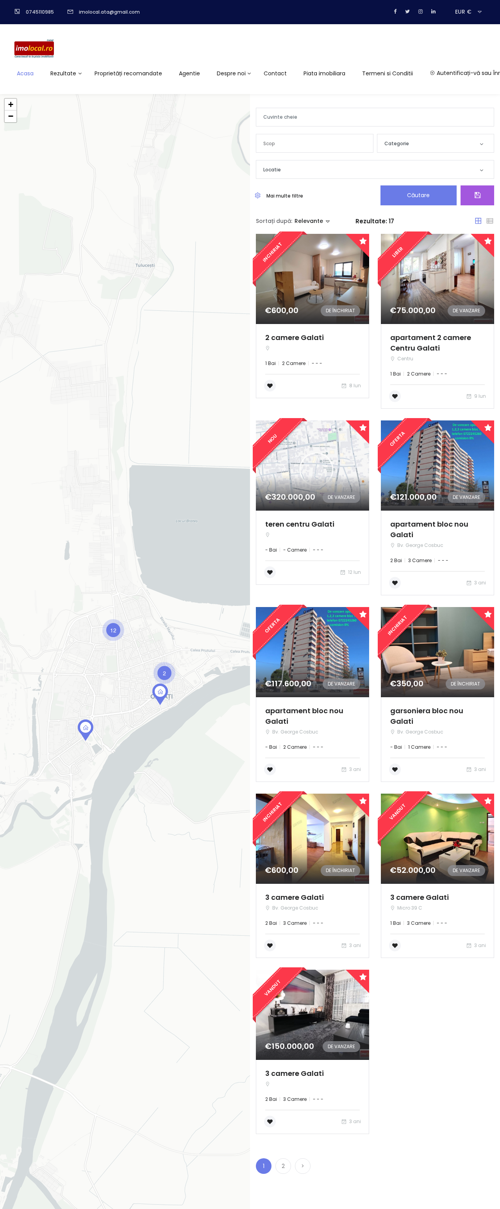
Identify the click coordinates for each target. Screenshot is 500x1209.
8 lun (354, 385)
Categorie (396, 143)
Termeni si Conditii (387, 73)
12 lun (354, 572)
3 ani (479, 582)
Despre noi (231, 73)
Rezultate (63, 73)
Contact (275, 73)
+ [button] (10, 104)
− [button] (10, 116)
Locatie (272, 169)
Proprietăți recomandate (128, 73)
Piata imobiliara (324, 73)
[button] (314, 143)
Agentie (189, 73)
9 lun (479, 396)
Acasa (25, 73)
